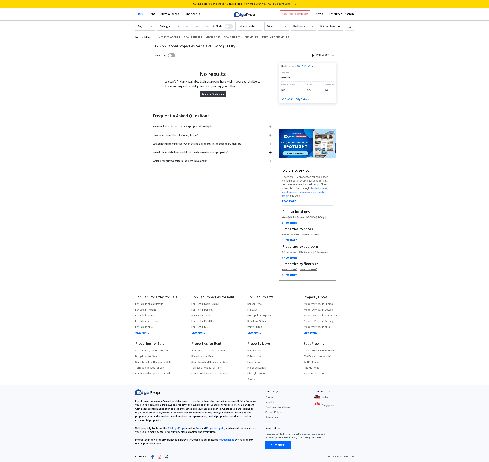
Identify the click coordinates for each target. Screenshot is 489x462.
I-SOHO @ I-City (315, 217)
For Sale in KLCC (144, 327)
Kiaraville (252, 310)
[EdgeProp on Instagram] (159, 457)
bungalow (304, 192)
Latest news (254, 362)
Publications (254, 356)
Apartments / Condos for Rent (208, 351)
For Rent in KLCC (200, 327)
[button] (249, 26)
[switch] (171, 55)
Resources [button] (335, 14)
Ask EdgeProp (176, 428)
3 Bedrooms (305, 252)
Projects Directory (314, 373)
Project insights (215, 428)
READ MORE (289, 201)
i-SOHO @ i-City (304, 66)
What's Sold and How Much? (319, 351)
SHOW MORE (289, 223)
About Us (270, 402)
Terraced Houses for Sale (150, 368)
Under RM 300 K (291, 235)
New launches (170, 14)
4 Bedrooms (322, 252)
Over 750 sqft (289, 269)
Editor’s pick (254, 351)
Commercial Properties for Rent (209, 373)
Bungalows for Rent (202, 356)
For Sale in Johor (144, 315)
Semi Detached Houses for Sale (153, 362)
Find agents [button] (192, 14)
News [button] (319, 14)
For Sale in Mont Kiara (147, 321)
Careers (269, 397)
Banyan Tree (254, 304)
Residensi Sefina (256, 321)
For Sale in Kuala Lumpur (149, 304)
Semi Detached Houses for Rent (209, 362)
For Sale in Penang (145, 310)
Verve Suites (254, 327)
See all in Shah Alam (213, 94)
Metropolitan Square (259, 315)
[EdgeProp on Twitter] (166, 457)
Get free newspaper (279, 4)
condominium (289, 192)
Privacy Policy (273, 412)
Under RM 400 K (311, 235)
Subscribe (278, 445)
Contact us (271, 417)
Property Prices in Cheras (318, 304)
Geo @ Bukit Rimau (293, 217)
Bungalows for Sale (146, 356)
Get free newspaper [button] (295, 14)
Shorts (251, 379)
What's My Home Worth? (317, 356)
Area (198, 428)
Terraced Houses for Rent (206, 368)
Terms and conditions (277, 407)
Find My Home (311, 368)
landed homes (319, 188)
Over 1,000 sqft (308, 269)
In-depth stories (256, 368)
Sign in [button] (349, 14)
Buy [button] (140, 14)
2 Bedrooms (289, 252)
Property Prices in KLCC (317, 327)
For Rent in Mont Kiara (203, 321)
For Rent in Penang (202, 310)
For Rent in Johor (201, 315)
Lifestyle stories (256, 373)
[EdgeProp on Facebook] (153, 457)
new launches (226, 440)
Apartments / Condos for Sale (152, 351)
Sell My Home (311, 362)
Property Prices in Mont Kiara (320, 315)
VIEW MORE (142, 333)
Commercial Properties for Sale (153, 373)
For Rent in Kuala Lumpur (205, 304)
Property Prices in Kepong (319, 321)
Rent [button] (152, 14)
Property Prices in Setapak (319, 310)
